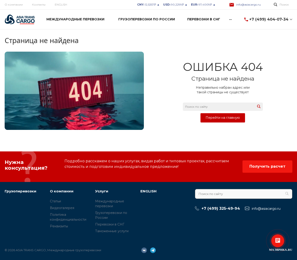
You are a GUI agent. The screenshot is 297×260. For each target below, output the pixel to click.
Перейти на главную (223, 118)
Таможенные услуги (112, 231)
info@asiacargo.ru (248, 4)
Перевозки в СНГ (109, 224)
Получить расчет (267, 166)
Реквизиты (59, 226)
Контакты (38, 4)
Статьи (55, 201)
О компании (14, 4)
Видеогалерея (62, 208)
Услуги (101, 191)
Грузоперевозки (20, 191)
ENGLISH (61, 4)
